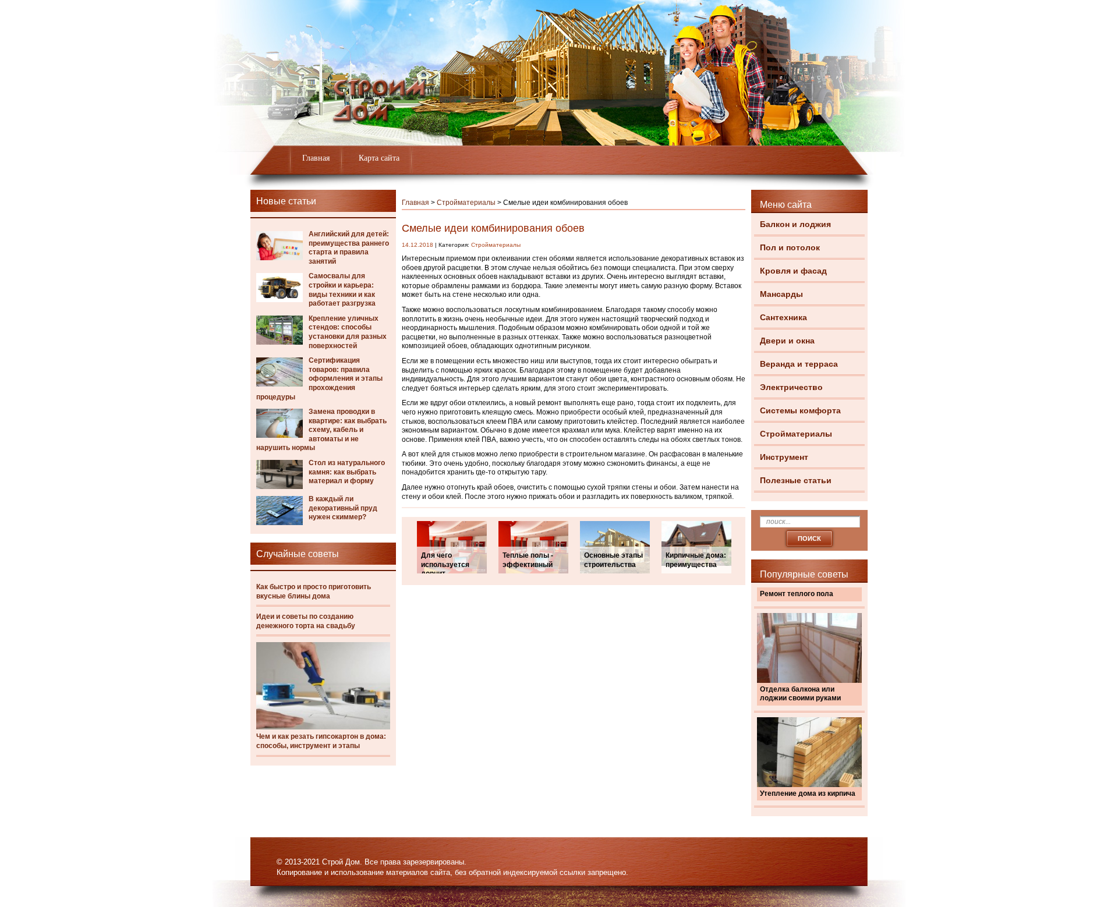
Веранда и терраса (799, 364)
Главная (316, 158)
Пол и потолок (790, 247)
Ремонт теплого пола (796, 594)
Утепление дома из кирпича (807, 793)
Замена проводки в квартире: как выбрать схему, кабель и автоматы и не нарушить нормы (321, 430)
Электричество (791, 387)
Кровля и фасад (793, 270)
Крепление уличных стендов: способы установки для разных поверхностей (348, 332)
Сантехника (783, 317)
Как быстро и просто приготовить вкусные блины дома (313, 591)
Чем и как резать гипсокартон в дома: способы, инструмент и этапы (321, 741)
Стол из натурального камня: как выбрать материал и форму (347, 472)
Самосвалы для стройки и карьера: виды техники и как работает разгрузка (342, 289)
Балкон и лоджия (795, 224)
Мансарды (781, 294)
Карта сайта (379, 158)
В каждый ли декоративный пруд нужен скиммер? (343, 508)
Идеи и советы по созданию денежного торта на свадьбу (305, 621)
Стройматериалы (796, 433)
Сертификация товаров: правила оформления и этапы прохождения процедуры (319, 378)
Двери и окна (787, 340)
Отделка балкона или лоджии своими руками (800, 694)
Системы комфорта (800, 410)
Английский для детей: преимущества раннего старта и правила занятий (349, 247)
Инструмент (784, 457)
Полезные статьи (796, 480)
